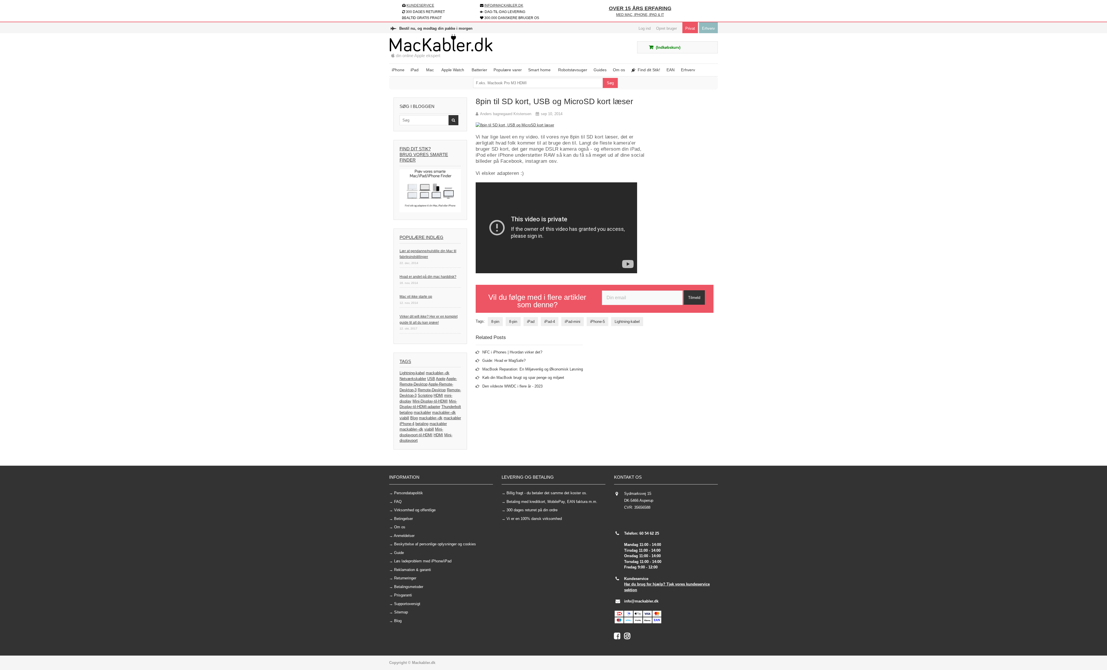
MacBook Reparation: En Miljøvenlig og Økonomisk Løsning (532, 369)
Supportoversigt (407, 604)
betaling (406, 412)
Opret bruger (666, 28)
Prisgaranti (403, 595)
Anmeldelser (404, 536)
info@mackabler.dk (641, 601)
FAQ (398, 501)
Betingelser (403, 518)
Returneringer (405, 578)
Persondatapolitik (408, 493)
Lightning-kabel (412, 373)
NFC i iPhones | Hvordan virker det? (512, 352)
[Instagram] (628, 637)
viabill (404, 418)
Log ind (645, 28)
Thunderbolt (451, 407)
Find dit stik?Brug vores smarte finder (424, 154)
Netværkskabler (413, 379)
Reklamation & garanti (412, 570)
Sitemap (401, 612)
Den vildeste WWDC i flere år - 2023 (512, 386)
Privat (690, 28)
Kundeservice (420, 5)
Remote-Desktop (432, 390)
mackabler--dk (437, 373)
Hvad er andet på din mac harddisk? (428, 277)
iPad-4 (549, 321)
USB (431, 379)
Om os (399, 527)
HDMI (438, 395)
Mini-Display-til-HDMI (430, 401)
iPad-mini (572, 321)
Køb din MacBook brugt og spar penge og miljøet (523, 377)
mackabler (422, 412)
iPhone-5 (597, 321)
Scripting (425, 395)
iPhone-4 (407, 424)
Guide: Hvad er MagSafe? (504, 360)
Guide (399, 553)
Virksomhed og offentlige (415, 510)
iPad (530, 321)
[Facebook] (619, 637)
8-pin (495, 321)
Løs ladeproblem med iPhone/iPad (422, 561)
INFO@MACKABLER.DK (503, 5)
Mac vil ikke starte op (416, 297)
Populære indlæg (421, 237)
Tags (405, 361)
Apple (440, 379)
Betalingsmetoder (408, 587)
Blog (414, 418)
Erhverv (708, 28)
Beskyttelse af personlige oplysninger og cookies (435, 544)
